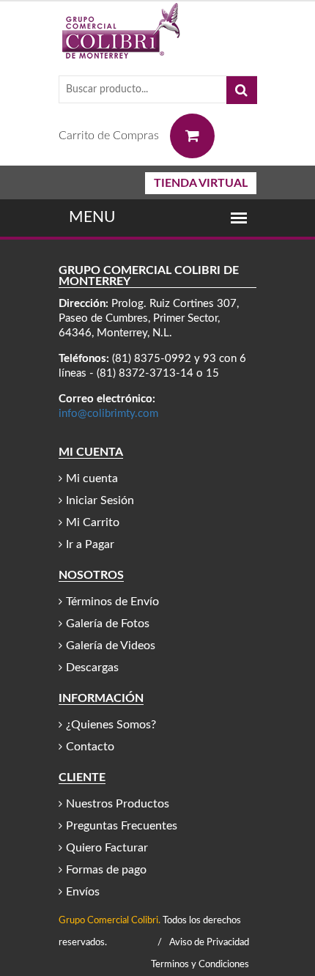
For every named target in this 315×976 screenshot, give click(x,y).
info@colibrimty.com (108, 413)
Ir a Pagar (90, 544)
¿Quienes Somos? (111, 725)
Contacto (90, 747)
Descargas (92, 667)
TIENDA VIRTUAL (201, 183)
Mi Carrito (92, 522)
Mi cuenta (92, 478)
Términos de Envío (112, 601)
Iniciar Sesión (100, 500)
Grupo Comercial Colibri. (109, 920)
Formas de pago (106, 870)
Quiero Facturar (107, 848)
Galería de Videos (110, 645)
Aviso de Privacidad (209, 942)
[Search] (241, 90)
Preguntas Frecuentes (121, 826)
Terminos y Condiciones (200, 964)
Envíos (83, 892)
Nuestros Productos (117, 804)
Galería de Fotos (107, 623)
